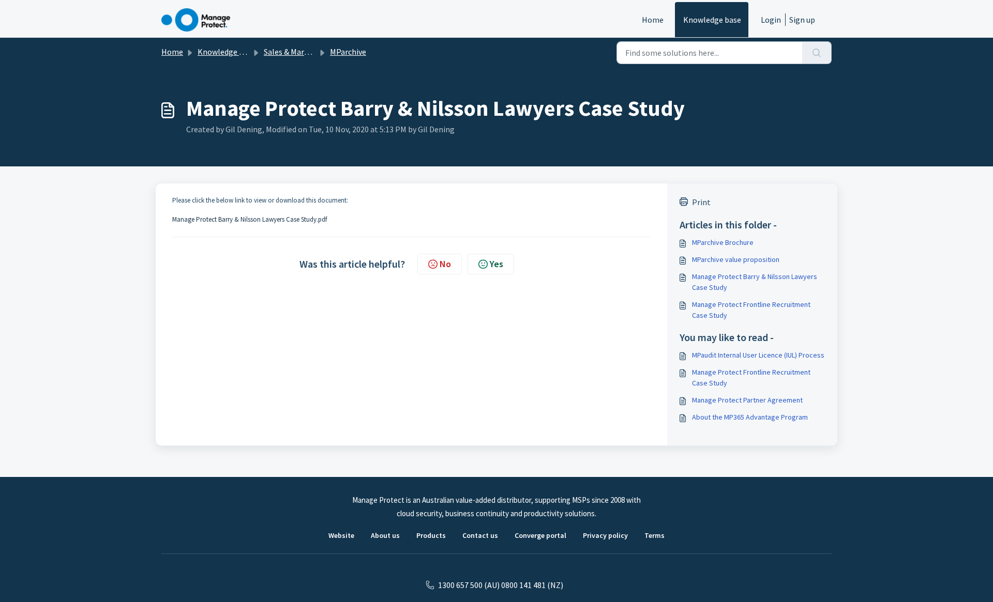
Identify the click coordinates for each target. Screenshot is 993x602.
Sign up (802, 19)
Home (653, 19)
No (445, 264)
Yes (496, 264)
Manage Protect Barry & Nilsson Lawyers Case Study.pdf (249, 219)
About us (385, 535)
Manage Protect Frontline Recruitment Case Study (751, 310)
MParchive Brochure (723, 242)
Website (341, 535)
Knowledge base (712, 19)
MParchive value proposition (735, 259)
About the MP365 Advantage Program (750, 417)
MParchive (348, 52)
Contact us (480, 535)
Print (701, 202)
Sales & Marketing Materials (313, 52)
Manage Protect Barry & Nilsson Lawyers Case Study (754, 282)
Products (431, 535)
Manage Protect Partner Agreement (747, 400)
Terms (654, 535)
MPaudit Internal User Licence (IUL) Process (758, 355)
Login (771, 19)
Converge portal (540, 535)
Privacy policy (605, 535)
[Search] (817, 52)
